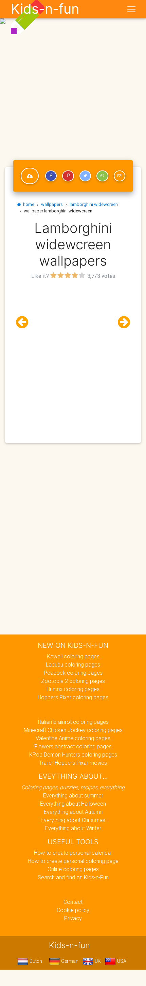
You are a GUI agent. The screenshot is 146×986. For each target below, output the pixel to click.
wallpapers (52, 204)
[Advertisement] (73, 76)
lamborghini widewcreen (94, 204)
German (69, 961)
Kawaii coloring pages (73, 656)
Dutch (35, 961)
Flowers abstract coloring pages (73, 746)
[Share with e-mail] (119, 175)
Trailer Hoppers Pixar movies (73, 762)
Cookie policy (73, 910)
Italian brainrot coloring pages (73, 721)
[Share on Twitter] (85, 175)
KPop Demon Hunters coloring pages (73, 754)
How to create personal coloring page (73, 860)
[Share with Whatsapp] (102, 175)
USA (121, 961)
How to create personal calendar (73, 852)
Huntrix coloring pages (73, 689)
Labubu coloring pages (73, 664)
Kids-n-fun (45, 9)
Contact (73, 901)
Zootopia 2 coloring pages (73, 680)
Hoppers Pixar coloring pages (73, 697)
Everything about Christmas (73, 820)
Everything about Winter (73, 828)
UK (97, 961)
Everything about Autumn (73, 811)
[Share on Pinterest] (68, 175)
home (27, 204)
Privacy (73, 918)
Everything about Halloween (73, 803)
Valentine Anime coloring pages (73, 738)
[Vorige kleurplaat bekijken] (25, 322)
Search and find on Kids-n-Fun (73, 877)
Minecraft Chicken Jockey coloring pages (73, 730)
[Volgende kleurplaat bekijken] (121, 322)
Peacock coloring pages (73, 672)
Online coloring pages (73, 869)
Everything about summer (73, 795)
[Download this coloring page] (30, 176)
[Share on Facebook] (51, 175)
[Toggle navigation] (131, 9)
